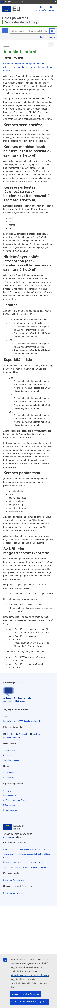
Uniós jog (7, 790)
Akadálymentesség (11, 760)
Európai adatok (9, 795)
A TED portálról (9, 773)
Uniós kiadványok (10, 810)
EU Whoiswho (9, 805)
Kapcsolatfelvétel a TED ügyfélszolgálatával (21, 721)
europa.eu (8, 837)
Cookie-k (7, 755)
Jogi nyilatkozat (9, 750)
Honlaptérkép (8, 778)
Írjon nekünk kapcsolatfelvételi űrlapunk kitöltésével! (25, 862)
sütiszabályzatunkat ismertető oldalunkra (30, 975)
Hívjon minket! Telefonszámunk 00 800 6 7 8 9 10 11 (25, 849)
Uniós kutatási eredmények (14, 800)
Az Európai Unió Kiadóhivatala (17, 698)
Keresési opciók (47, 37)
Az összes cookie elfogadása (25, 994)
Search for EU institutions (13, 880)
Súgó (5, 716)
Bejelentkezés (41, 10)
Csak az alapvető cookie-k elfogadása (29, 1002)
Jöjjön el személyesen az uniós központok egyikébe (24, 867)
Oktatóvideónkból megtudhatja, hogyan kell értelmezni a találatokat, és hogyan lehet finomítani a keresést (27, 67)
